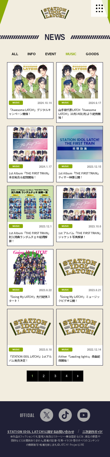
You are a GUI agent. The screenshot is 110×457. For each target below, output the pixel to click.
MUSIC (71, 54)
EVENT (50, 54)
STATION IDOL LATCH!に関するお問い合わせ (40, 431)
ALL (15, 54)
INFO (32, 54)
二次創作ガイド (92, 431)
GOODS (92, 54)
